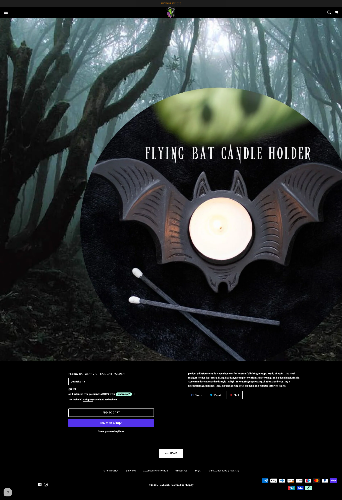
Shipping (88, 399)
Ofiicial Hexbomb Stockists (224, 470)
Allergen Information (155, 470)
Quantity (76, 381)
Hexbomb (164, 484)
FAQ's (198, 470)
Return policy (111, 470)
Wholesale (181, 470)
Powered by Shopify (182, 484)
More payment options (111, 431)
